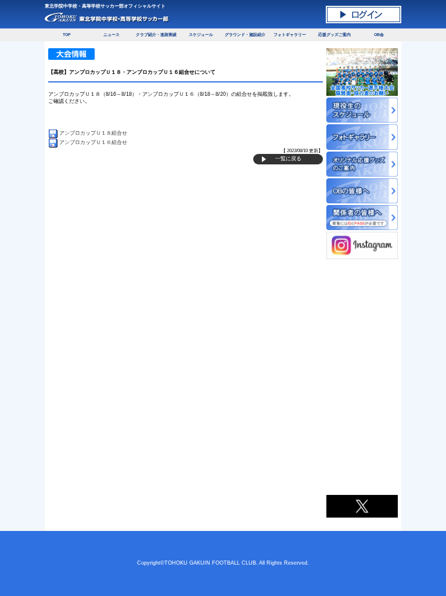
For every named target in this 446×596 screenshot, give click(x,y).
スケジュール (201, 35)
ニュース (111, 35)
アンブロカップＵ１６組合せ (93, 142)
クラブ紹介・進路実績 (156, 35)
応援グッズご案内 (334, 35)
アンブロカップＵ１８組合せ (93, 133)
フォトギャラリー (290, 35)
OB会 (379, 35)
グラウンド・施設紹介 (245, 35)
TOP (67, 35)
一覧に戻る (288, 158)
